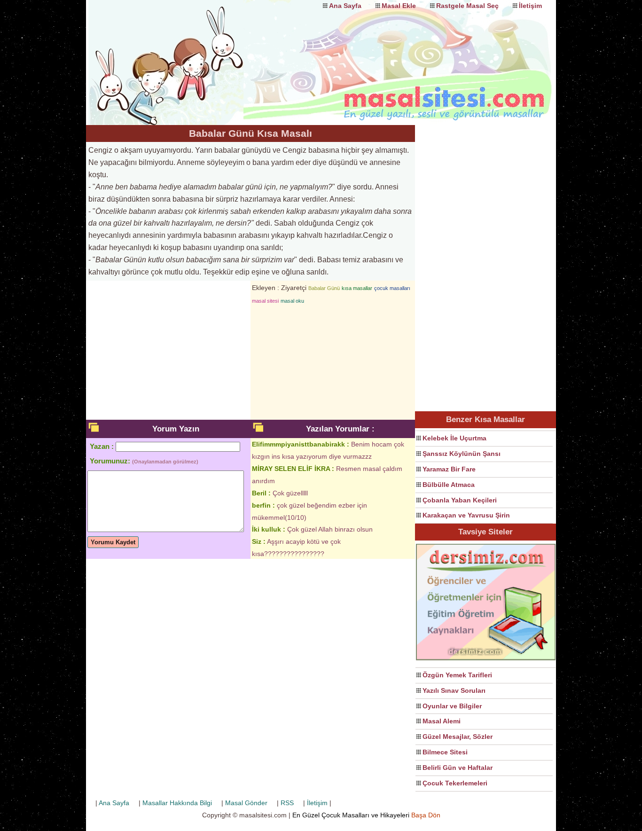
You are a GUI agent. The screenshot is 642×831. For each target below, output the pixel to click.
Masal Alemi (442, 721)
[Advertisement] (485, 266)
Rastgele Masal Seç (467, 5)
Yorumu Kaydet (113, 542)
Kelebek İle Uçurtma (454, 438)
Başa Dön (425, 815)
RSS (287, 803)
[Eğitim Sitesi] (485, 659)
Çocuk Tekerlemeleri (455, 783)
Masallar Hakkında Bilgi (177, 803)
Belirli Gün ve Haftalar (458, 767)
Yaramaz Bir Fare (449, 469)
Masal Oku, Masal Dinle (180, 54)
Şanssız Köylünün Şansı (462, 453)
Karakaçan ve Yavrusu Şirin (466, 515)
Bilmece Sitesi (445, 752)
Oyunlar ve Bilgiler (452, 706)
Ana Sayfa (345, 5)
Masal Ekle (399, 5)
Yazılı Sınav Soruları (454, 690)
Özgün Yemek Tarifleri (457, 675)
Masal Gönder (246, 803)
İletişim (530, 5)
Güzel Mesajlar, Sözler (458, 736)
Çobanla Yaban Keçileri (460, 500)
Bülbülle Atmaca (449, 484)
